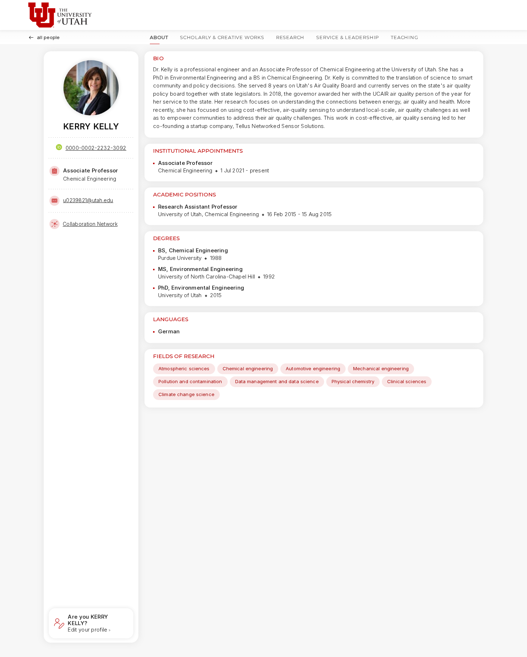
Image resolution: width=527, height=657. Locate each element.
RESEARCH (290, 37)
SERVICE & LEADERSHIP (347, 37)
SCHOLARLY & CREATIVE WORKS (222, 37)
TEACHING (404, 37)
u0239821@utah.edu (88, 200)
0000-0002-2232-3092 (96, 147)
